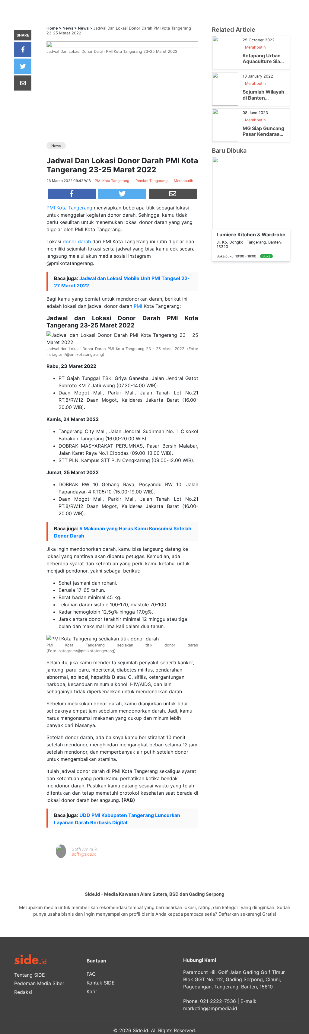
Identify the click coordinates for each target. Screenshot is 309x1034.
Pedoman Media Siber (39, 983)
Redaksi (23, 992)
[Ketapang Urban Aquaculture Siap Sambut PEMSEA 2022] (225, 52)
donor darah (77, 241)
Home (52, 28)
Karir (92, 991)
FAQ (91, 974)
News (67, 28)
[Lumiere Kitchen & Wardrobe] (251, 193)
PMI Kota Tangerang (69, 208)
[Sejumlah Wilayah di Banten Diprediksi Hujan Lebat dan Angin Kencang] (225, 88)
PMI (138, 306)
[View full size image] (122, 44)
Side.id (140, 1030)
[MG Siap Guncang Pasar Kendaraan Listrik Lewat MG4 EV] (225, 125)
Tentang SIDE (29, 975)
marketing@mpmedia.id (210, 1008)
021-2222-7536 (218, 1001)
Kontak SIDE (101, 983)
